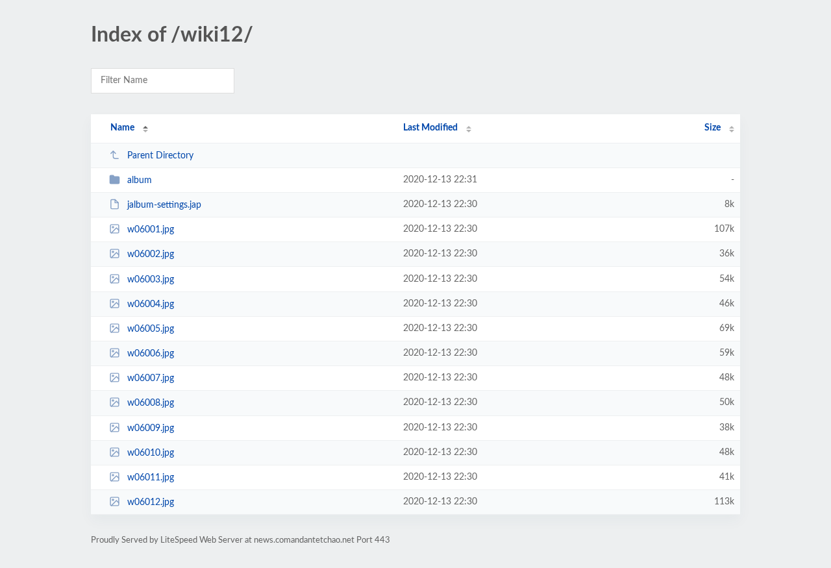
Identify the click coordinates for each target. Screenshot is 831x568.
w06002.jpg (150, 254)
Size (712, 127)
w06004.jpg (150, 304)
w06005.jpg (150, 329)
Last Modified (430, 127)
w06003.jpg (150, 279)
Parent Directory (160, 155)
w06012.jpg (150, 502)
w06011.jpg (150, 477)
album (139, 180)
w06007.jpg (150, 378)
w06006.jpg (150, 353)
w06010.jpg (150, 453)
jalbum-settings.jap (164, 205)
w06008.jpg (150, 403)
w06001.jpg (150, 229)
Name (122, 127)
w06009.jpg (150, 428)
